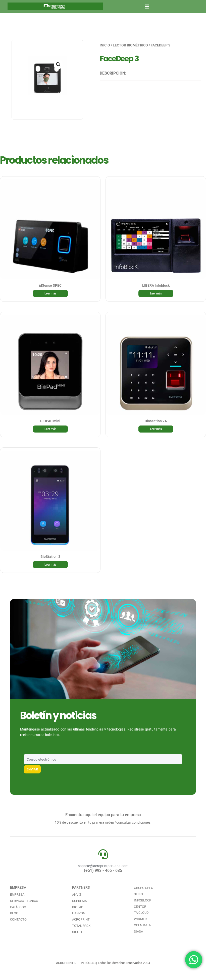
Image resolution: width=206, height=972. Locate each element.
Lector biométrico (130, 45)
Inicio (105, 45)
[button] (147, 6)
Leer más (50, 293)
